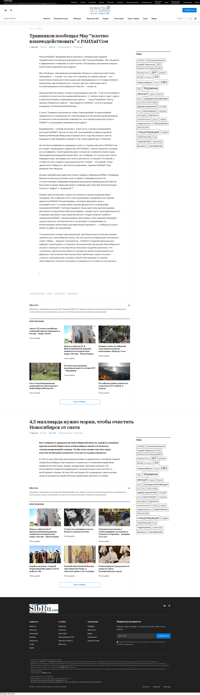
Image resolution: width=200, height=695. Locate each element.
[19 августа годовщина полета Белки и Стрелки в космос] (80, 517)
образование (72, 294)
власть (49, 294)
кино (138, 111)
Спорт (145, 18)
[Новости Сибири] (100, 10)
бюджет (160, 94)
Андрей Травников (37, 294)
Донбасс (162, 73)
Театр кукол (119, 18)
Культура (120, 2)
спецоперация (148, 132)
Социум (82, 2)
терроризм (143, 141)
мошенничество (144, 119)
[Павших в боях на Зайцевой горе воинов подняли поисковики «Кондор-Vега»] (114, 334)
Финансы (74, 2)
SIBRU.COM (64, 667)
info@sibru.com (46, 672)
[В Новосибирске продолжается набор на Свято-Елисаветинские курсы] (114, 554)
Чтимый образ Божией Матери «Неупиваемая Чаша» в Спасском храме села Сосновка (79, 568)
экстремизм (155, 146)
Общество (110, 2)
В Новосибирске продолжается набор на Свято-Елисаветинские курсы (113, 568)
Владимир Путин (143, 73)
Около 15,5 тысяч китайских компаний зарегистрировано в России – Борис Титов (32, 3)
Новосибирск (145, 82)
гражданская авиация (156, 98)
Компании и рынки (158, 2)
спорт (165, 132)
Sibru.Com (34, 47)
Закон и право (133, 18)
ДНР (154, 72)
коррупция (162, 111)
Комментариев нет (66, 47)
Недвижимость (147, 2)
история (162, 107)
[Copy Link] (21, 73)
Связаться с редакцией (125, 644)
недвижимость (144, 123)
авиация (142, 93)
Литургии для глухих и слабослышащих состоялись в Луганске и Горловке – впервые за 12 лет (114, 533)
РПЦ (156, 83)
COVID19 (140, 60)
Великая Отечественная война (149, 68)
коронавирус (150, 111)
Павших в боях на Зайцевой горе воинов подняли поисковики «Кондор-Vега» (112, 349)
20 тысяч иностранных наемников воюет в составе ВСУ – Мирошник (79, 368)
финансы (141, 146)
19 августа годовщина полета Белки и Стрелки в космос (78, 530)
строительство (144, 137)
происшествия (142, 127)
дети (138, 102)
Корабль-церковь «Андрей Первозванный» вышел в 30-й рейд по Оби (43, 568)
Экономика (92, 2)
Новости (46, 18)
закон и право (60, 294)
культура (141, 115)
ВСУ (159, 64)
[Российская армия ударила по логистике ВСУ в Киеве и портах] (114, 371)
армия (152, 94)
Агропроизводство (156, 60)
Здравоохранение (132, 2)
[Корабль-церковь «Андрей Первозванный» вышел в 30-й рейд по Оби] (45, 554)
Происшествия (93, 18)
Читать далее (34, 338)
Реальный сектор (61, 18)
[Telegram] (21, 68)
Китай (140, 77)
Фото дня (52, 433)
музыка (155, 119)
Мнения (101, 2)
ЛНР (156, 77)
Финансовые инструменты (175, 2)
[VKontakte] (21, 62)
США (139, 89)
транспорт (157, 142)
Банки (166, 2)
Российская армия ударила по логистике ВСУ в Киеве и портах (113, 386)
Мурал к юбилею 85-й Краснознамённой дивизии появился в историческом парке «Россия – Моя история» (79, 350)
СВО (164, 82)
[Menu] (195, 18)
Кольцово (148, 77)
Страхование (187, 2)
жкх (143, 102)
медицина (153, 115)
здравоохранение (147, 106)
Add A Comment (79, 402)
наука (163, 119)
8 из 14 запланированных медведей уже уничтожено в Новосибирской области (43, 386)
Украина (150, 88)
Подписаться (189, 10)
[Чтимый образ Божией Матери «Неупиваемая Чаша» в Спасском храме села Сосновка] (80, 554)
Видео (154, 18)
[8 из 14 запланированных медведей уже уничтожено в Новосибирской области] (45, 371)
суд (155, 137)
